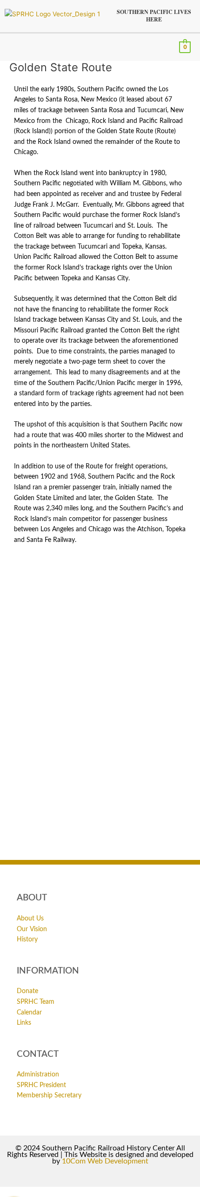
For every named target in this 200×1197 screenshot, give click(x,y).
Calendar (29, 1012)
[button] (12, 47)
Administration (38, 1074)
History (27, 939)
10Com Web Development (105, 1161)
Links (24, 1023)
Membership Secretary (49, 1095)
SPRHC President (41, 1085)
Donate (27, 991)
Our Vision (32, 929)
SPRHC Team (35, 1002)
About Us (30, 918)
